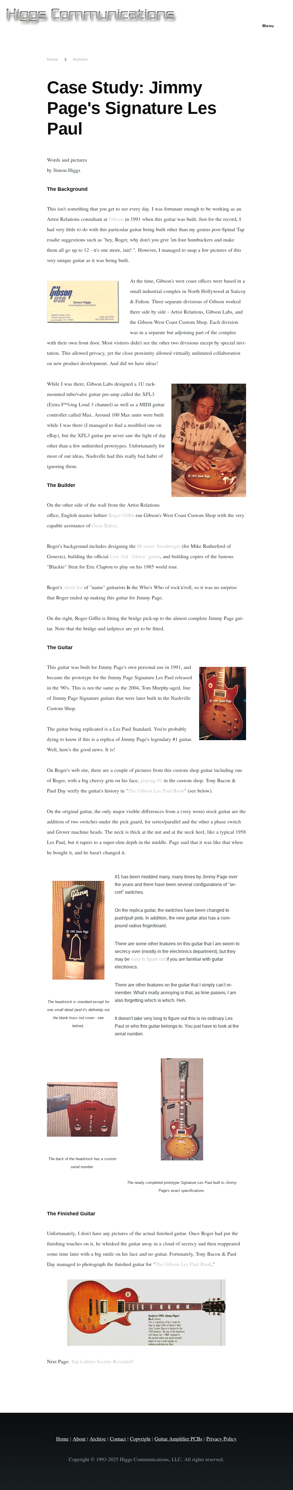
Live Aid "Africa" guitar (135, 556)
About (79, 1438)
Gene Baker (104, 525)
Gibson (116, 218)
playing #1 (151, 780)
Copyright (140, 1438)
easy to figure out (148, 959)
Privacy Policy (221, 1438)
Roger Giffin (121, 515)
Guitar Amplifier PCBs (178, 1438)
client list (73, 587)
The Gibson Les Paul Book (156, 790)
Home (52, 59)
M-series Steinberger (158, 545)
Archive (80, 59)
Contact (118, 1438)
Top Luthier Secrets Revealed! (102, 1361)
